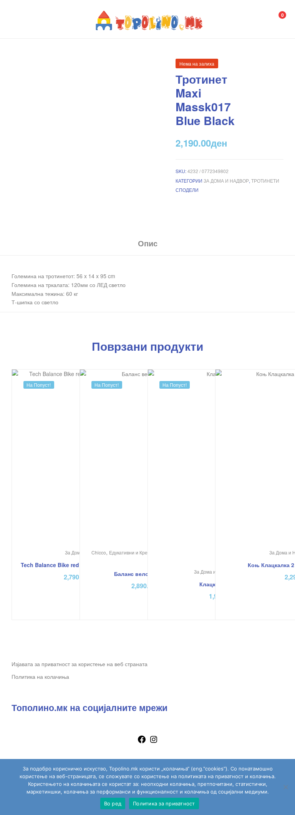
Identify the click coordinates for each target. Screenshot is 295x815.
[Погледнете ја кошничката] (274, 19)
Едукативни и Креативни (136, 552)
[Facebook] (141, 742)
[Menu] (20, 19)
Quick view (166, 464)
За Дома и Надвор (226, 180)
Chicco (98, 552)
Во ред (113, 803)
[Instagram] (153, 742)
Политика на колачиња (40, 676)
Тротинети (265, 180)
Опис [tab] (147, 243)
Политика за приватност (164, 803)
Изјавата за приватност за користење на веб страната (80, 664)
